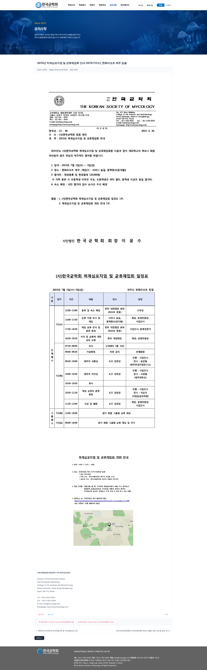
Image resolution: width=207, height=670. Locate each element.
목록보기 (39, 638)
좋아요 (41, 614)
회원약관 (90, 651)
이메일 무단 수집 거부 (102, 651)
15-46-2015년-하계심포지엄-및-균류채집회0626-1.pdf (56, 622)
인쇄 (166, 614)
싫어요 (50, 614)
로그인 (141, 5)
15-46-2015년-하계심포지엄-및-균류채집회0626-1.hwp (96, 622)
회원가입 (150, 5)
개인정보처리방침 (80, 651)
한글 (160, 5)
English (168, 5)
